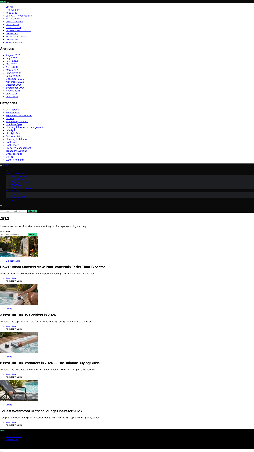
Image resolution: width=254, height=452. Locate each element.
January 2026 (13, 75)
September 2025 (15, 87)
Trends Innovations (17, 36)
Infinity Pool (12, 130)
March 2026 (12, 69)
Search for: (5, 208)
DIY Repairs (12, 33)
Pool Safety (12, 25)
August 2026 (13, 55)
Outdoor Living (14, 22)
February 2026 (14, 72)
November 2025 (15, 81)
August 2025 (13, 90)
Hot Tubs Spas (14, 10)
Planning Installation (18, 30)
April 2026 (12, 67)
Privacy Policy (14, 42)
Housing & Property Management (24, 127)
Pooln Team (11, 278)
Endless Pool (13, 112)
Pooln (3, 1)
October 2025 (14, 84)
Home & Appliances (17, 121)
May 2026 (11, 64)
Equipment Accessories (19, 16)
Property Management (18, 147)
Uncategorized (14, 153)
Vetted (10, 7)
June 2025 (12, 96)
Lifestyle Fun (13, 28)
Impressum (12, 39)
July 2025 (11, 93)
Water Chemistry (15, 19)
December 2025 (15, 78)
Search (32, 211)
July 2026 (11, 58)
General (10, 118)
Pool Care (11, 13)
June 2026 (12, 61)
